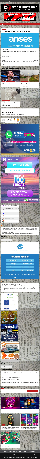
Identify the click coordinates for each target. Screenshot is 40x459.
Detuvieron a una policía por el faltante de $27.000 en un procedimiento (18, 375)
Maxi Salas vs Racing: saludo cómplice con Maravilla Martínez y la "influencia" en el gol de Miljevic (19, 228)
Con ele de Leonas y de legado (7, 232)
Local (2, 451)
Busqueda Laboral (32, 451)
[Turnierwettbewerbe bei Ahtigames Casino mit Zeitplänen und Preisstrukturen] (29, 403)
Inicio (16, 1)
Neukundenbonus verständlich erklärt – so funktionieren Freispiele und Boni (9, 446)
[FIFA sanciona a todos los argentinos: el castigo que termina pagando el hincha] (10, 76)
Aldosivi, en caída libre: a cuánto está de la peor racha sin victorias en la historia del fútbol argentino (19, 229)
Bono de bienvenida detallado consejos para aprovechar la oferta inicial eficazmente (29, 428)
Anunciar (29, 1)
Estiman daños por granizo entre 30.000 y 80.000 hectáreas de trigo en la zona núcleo (17, 285)
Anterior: (10, 62)
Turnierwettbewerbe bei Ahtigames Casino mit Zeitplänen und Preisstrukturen (29, 410)
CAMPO (4, 281)
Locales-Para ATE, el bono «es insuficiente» (13, 377)
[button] (2, 24)
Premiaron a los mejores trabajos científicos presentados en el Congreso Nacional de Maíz (18, 290)
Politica (3, 407)
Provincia (6, 451)
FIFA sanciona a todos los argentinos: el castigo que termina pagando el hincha (9, 84)
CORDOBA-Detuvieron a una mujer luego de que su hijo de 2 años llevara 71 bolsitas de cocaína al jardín (10, 104)
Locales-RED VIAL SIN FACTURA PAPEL (13, 379)
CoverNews (29, 457)
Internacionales (8, 81)
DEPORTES (4, 225)
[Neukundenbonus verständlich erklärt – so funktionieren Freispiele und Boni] (10, 438)
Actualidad (20, 451)
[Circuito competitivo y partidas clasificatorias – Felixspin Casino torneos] (10, 403)
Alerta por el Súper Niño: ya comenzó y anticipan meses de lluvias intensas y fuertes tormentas (28, 85)
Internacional (15, 451)
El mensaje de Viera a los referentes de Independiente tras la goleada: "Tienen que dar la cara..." (18, 230)
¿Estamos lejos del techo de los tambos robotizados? (11, 284)
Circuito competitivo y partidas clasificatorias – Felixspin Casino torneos (10, 410)
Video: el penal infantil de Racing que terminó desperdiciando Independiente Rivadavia (17, 233)
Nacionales (3, 29)
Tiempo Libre (25, 451)
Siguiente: (30, 61)
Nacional (10, 451)
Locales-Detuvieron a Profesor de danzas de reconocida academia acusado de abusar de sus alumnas (20, 382)
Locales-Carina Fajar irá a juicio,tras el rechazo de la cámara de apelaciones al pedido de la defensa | (19, 381)
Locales (23, 81)
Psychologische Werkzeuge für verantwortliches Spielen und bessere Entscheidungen (10, 428)
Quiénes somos (24, 1)
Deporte (3, 81)
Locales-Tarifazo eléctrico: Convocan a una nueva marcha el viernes (17, 384)
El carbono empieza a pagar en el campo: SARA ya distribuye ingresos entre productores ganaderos (19, 287)
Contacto (19, 1)
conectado (12, 114)
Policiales (8, 100)
